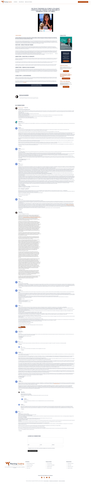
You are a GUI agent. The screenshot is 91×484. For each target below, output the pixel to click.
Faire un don (66, 86)
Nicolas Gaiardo (24, 95)
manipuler (24, 82)
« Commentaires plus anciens (19, 107)
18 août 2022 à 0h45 (20, 282)
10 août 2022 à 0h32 (20, 290)
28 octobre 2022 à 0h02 (21, 128)
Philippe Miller (26, 107)
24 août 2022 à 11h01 (20, 212)
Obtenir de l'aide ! (66, 78)
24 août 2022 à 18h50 (20, 199)
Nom (28, 444)
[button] (30, 463)
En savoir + (66, 71)
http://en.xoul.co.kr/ (56, 383)
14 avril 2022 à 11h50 (23, 392)
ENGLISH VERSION (18, 35)
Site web (53, 444)
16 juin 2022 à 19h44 (23, 347)
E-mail (41, 444)
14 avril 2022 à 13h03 (26, 399)
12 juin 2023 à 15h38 (20, 108)
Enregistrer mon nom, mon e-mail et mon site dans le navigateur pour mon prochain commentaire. (41, 448)
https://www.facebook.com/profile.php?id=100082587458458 (31, 217)
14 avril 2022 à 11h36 (20, 381)
